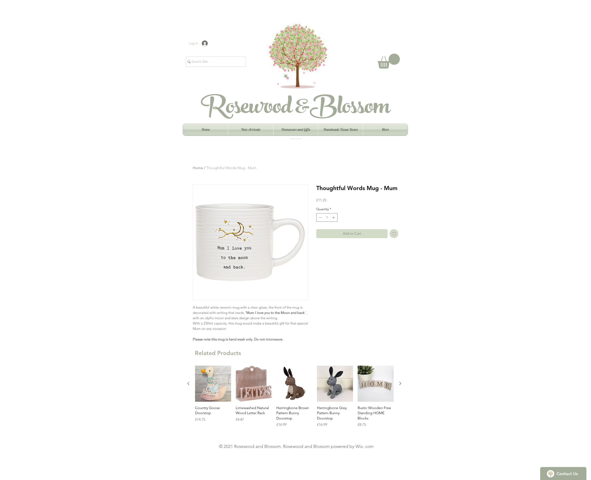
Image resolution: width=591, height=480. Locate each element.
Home (198, 168)
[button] (388, 61)
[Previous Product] (188, 383)
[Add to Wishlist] (393, 233)
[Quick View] (213, 384)
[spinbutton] (327, 217)
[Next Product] (400, 383)
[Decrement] (320, 217)
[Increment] (334, 217)
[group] (294, 396)
